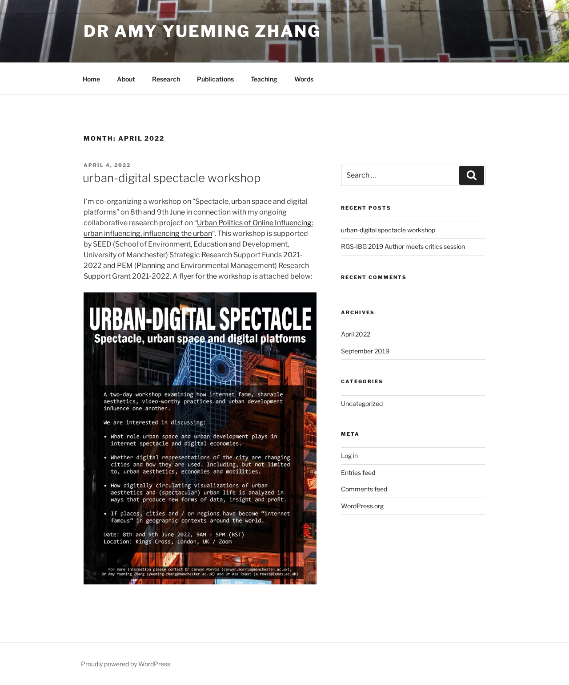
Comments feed (364, 489)
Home (91, 79)
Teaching (264, 79)
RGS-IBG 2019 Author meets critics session (403, 246)
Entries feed (358, 472)
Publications (215, 79)
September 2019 (365, 351)
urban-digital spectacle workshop (171, 178)
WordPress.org (362, 506)
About (126, 79)
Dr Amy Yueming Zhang (202, 31)
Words (303, 79)
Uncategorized (362, 403)
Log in (349, 455)
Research (166, 79)
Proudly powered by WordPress (125, 664)
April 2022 (355, 334)
